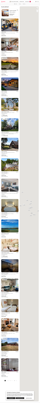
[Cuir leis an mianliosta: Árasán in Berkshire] (17, 179)
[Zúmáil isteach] (37, 10)
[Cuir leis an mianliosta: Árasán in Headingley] (17, 200)
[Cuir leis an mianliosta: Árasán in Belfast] (17, 359)
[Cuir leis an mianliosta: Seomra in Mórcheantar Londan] (17, 300)
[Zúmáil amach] (37, 11)
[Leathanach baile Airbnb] (3, 1)
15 (14, 380)
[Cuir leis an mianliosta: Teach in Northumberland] (17, 279)
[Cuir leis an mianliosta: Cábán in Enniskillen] (17, 78)
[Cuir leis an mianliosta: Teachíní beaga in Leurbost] (17, 220)
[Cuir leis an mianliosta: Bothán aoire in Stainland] (17, 260)
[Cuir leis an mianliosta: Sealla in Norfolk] (17, 19)
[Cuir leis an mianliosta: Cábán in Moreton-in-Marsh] (17, 99)
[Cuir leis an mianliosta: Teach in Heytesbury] (17, 319)
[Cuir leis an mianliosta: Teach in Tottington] (17, 58)
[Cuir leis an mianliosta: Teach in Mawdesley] (17, 138)
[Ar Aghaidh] (16, 380)
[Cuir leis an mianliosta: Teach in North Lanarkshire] (17, 119)
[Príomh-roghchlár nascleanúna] (38, 1)
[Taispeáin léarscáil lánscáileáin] (37, 7)
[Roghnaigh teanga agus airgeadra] (36, 1)
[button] (12, 14)
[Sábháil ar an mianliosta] (17, 10)
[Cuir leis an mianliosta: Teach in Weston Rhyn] (17, 159)
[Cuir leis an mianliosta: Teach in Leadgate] (17, 38)
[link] (3, 380)
